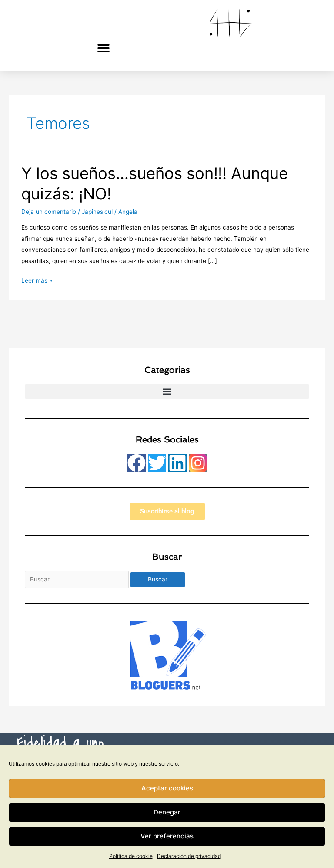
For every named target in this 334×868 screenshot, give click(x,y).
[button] (104, 47)
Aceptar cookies (167, 788)
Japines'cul (97, 211)
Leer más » (36, 279)
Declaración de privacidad (189, 856)
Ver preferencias (167, 836)
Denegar (167, 812)
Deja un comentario (48, 211)
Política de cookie (131, 856)
